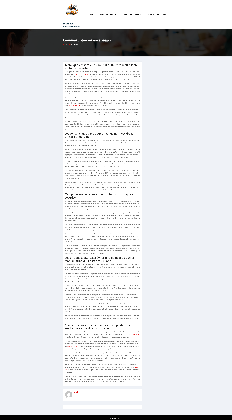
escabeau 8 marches (74, 346)
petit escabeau (123, 98)
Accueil (164, 14)
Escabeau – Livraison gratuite (101, 14)
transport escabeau (74, 105)
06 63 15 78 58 (153, 14)
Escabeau (68, 23)
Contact (124, 14)
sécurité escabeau (82, 74)
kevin (76, 392)
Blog (116, 14)
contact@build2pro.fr (137, 14)
